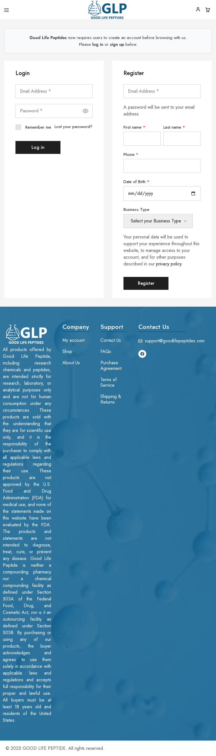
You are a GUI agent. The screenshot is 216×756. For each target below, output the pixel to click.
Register (146, 283)
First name (134, 127)
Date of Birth (136, 182)
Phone (130, 154)
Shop (67, 351)
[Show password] (85, 111)
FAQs (105, 351)
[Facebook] (142, 354)
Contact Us (110, 340)
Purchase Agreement (111, 365)
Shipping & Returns (110, 399)
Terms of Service (108, 382)
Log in (38, 147)
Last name (174, 127)
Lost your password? (74, 127)
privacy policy (168, 264)
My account (73, 340)
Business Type (136, 209)
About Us (71, 362)
